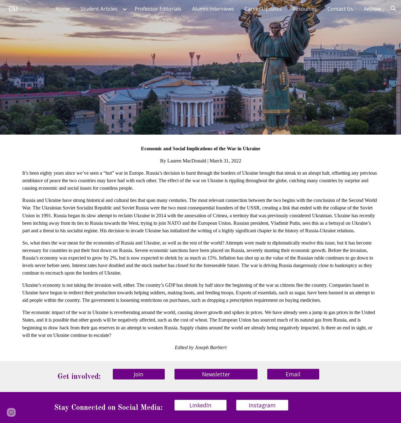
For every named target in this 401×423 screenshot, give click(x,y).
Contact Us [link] (340, 8)
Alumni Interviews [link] (213, 8)
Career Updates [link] (263, 8)
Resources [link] (304, 8)
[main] (200, 247)
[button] (393, 8)
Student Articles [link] (99, 8)
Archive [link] (372, 8)
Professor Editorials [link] (158, 8)
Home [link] (63, 8)
